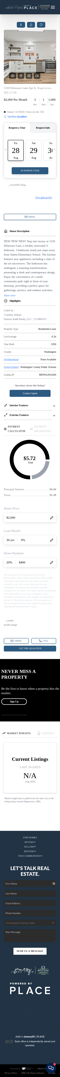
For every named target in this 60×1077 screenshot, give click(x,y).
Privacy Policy (11, 1073)
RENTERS (29, 851)
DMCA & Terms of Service (32, 1073)
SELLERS (29, 847)
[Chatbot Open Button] (51, 1068)
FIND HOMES (30, 837)
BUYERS (29, 842)
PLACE (40, 1036)
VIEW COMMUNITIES (29, 856)
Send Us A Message (30, 951)
